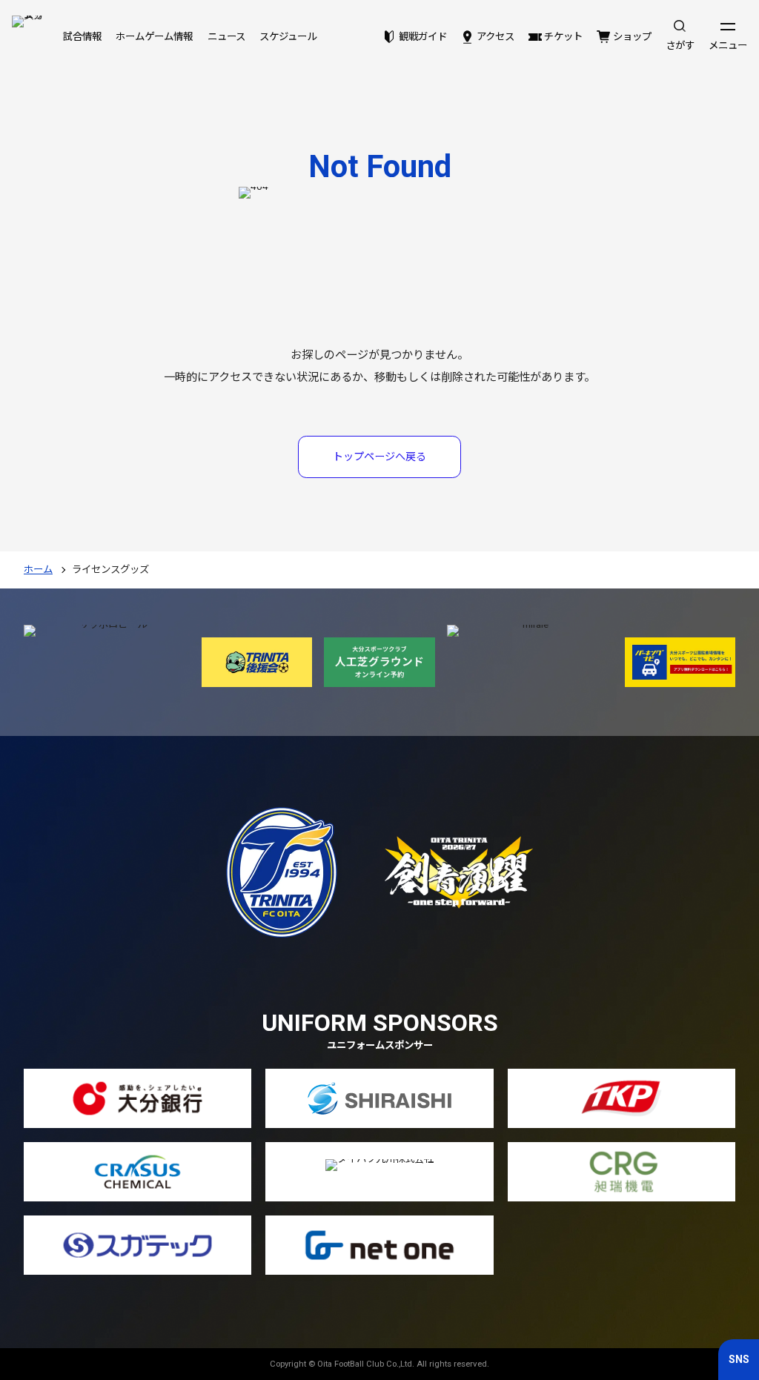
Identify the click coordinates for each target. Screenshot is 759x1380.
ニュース (226, 36)
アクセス (495, 36)
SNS (739, 1359)
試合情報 (82, 36)
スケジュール (287, 36)
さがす (680, 45)
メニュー (728, 45)
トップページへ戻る (379, 456)
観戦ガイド (422, 36)
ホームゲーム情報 (154, 36)
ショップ (632, 36)
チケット (563, 36)
